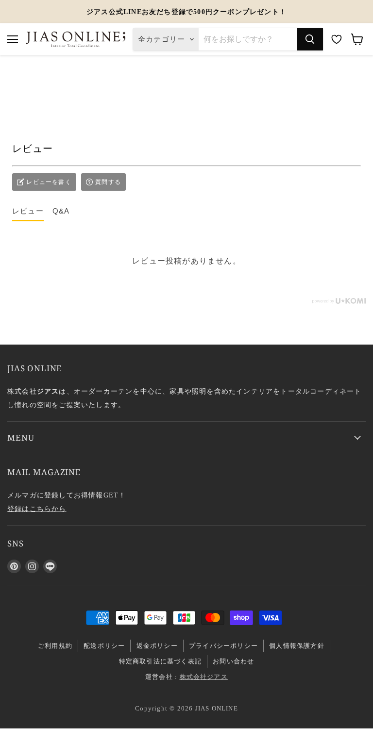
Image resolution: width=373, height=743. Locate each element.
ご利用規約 (55, 645)
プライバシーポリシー (223, 645)
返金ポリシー (157, 645)
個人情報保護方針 (296, 645)
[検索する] (310, 39)
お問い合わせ (233, 661)
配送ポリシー (104, 645)
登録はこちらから (37, 508)
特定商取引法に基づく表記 (160, 661)
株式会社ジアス (204, 676)
